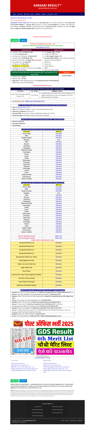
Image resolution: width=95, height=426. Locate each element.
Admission (37, 14)
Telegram (23, 40)
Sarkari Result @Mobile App (37, 415)
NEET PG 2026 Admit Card (18, 363)
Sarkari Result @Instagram (57, 409)
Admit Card (26, 14)
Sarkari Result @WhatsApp (37, 409)
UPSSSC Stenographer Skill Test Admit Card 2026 (23, 370)
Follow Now (58, 236)
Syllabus (44, 14)
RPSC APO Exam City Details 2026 (20, 365)
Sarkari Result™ (47, 5)
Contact (67, 420)
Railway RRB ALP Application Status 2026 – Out (55, 368)
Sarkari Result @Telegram (57, 406)
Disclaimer (79, 420)
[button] (81, 14)
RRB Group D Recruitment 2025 (35, 101)
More (56, 14)
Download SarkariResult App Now (42, 36)
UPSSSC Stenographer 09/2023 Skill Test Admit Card (24, 368)
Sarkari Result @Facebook (37, 412)
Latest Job (20, 14)
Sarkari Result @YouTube (57, 412)
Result (32, 14)
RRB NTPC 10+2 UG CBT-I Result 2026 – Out (22, 367)
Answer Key (50, 14)
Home (14, 14)
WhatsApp (14, 40)
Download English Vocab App (42, 357)
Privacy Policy (73, 420)
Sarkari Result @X (37, 406)
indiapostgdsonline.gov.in (23, 107)
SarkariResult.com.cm (42, 47)
